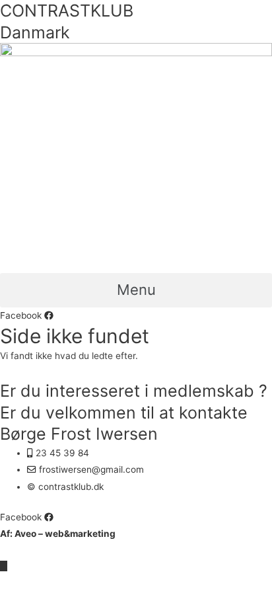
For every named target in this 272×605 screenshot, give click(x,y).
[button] (136, 290)
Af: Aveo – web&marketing (58, 533)
